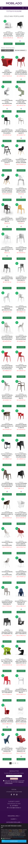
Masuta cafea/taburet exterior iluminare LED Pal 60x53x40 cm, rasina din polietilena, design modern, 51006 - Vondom (7, 72)
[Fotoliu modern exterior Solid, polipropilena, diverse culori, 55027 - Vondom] (20, 25)
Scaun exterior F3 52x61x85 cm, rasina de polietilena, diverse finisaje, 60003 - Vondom (21, 603)
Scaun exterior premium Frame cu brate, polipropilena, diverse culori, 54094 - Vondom (21, 691)
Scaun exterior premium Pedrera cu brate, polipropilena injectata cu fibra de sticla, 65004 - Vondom (21, 426)
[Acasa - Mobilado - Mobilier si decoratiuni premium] (14, 3)
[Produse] (2, 8)
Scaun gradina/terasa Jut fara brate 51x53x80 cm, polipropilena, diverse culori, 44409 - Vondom (7, 691)
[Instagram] (17, 794)
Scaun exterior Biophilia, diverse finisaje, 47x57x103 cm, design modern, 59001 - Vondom (7, 720)
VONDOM (8, 31)
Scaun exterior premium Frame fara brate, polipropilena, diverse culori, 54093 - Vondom (7, 603)
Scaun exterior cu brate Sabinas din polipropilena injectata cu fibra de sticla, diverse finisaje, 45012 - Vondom (21, 72)
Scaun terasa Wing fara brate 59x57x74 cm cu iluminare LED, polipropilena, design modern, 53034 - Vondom (21, 661)
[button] (14, 838)
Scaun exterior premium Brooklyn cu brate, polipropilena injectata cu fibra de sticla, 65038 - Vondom (21, 308)
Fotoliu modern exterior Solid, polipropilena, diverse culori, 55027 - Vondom (20, 34)
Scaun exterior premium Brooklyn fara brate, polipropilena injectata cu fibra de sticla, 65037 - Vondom (7, 308)
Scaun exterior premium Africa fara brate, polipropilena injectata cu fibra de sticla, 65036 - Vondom (21, 279)
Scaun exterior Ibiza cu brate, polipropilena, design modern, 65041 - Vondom (21, 338)
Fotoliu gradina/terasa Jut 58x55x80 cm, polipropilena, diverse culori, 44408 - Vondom (7, 632)
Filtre (8, 50)
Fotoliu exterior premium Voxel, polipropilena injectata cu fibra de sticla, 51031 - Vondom (21, 455)
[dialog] (14, 833)
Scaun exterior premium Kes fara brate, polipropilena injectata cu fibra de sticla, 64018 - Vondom (7, 279)
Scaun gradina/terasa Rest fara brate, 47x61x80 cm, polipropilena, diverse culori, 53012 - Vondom (21, 632)
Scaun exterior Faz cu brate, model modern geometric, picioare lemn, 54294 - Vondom (21, 161)
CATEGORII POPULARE (13, 822)
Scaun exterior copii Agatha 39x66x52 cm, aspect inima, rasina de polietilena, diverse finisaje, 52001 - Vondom (21, 750)
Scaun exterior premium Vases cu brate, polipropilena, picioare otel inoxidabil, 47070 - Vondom (7, 514)
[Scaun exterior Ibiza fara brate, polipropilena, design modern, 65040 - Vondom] (7, 327)
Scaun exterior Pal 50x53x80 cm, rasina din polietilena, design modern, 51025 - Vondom (7, 750)
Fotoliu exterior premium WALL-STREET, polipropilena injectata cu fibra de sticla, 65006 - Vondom (7, 455)
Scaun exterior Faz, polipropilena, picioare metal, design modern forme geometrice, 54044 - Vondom (7, 544)
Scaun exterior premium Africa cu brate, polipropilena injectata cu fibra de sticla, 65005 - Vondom (7, 426)
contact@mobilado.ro (15, 807)
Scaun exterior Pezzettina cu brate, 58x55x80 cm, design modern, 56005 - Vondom (21, 720)
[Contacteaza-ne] (19, 8)
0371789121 (15, 805)
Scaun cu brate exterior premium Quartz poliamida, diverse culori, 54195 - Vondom (21, 131)
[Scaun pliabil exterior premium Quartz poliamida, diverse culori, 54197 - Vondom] (7, 150)
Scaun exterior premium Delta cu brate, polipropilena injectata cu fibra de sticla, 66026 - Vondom (21, 397)
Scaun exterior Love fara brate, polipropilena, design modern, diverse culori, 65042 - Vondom (7, 367)
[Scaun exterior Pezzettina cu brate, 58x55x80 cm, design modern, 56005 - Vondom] (21, 710)
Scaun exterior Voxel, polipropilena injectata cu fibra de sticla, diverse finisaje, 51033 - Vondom (7, 102)
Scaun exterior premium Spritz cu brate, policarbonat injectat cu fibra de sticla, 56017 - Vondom (7, 249)
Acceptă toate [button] (14, 841)
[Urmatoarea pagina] (18, 763)
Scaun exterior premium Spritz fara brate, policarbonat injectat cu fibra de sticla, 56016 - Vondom (21, 220)
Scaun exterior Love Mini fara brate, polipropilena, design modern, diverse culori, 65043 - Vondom (21, 367)
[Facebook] (11, 794)
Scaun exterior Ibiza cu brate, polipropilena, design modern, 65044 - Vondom (7, 397)
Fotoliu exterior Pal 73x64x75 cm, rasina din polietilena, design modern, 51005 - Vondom (7, 661)
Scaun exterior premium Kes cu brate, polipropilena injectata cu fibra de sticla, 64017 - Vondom (21, 249)
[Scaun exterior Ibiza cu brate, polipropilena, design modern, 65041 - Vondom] (21, 327)
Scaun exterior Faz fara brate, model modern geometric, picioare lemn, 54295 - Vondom (7, 190)
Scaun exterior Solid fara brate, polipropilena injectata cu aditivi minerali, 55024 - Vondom (7, 485)
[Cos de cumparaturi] (23, 8)
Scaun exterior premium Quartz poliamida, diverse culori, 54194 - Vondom (7, 131)
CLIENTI (13, 819)
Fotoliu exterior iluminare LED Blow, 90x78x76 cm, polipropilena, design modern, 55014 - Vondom (8, 34)
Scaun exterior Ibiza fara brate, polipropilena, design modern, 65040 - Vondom (7, 338)
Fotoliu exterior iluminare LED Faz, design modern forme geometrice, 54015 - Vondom (21, 514)
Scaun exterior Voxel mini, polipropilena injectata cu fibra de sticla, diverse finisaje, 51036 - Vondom (21, 102)
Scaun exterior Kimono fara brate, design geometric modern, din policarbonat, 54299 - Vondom (21, 190)
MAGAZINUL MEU (13, 816)
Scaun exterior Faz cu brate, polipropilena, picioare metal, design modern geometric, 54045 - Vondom (21, 544)
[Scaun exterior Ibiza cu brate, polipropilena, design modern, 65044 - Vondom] (7, 386)
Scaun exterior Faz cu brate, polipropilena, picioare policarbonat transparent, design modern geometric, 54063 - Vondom (21, 573)
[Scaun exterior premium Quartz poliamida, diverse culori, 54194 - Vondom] (7, 121)
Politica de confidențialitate (18, 836)
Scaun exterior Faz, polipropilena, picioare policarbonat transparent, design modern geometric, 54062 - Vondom (7, 573)
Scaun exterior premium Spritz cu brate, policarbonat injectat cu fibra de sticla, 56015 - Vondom (7, 220)
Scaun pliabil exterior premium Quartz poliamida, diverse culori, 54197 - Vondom (7, 161)
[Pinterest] (14, 794)
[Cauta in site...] (26, 8)
